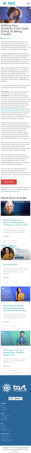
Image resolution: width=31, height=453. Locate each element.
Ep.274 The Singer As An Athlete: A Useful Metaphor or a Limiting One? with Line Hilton (15, 222)
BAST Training (17, 447)
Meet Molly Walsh (10, 264)
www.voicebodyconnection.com (10, 191)
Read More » (6, 236)
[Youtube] (17, 398)
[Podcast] (20, 398)
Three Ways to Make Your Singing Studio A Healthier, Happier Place (13, 352)
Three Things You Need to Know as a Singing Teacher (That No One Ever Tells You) (14, 308)
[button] (28, 3)
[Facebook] (10, 398)
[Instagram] (13, 398)
